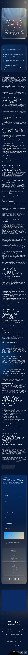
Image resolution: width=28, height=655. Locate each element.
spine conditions (20, 391)
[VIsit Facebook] (9, 579)
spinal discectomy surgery (7, 383)
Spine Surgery (21, 629)
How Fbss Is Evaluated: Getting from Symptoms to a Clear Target (11, 57)
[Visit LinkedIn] (15, 579)
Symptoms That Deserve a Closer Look (12, 52)
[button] (25, 2)
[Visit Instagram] (12, 579)
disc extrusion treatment (18, 231)
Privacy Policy (19, 634)
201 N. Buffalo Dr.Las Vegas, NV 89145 (14, 567)
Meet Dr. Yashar (22, 631)
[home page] (14, 623)
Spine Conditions (12, 629)
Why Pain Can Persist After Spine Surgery (13, 54)
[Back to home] (5, 2)
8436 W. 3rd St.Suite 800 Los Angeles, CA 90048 (14, 552)
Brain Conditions (6, 631)
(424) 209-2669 (17, 459)
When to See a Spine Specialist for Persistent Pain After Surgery (11, 65)
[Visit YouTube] (18, 579)
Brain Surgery (14, 631)
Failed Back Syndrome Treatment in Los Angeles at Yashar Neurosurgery (12, 68)
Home (5, 629)
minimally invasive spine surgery (9, 386)
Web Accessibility (14, 637)
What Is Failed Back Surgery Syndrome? (12, 49)
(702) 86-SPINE (14, 569)
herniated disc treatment (17, 230)
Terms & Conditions (10, 634)
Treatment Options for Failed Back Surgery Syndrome (13, 61)
